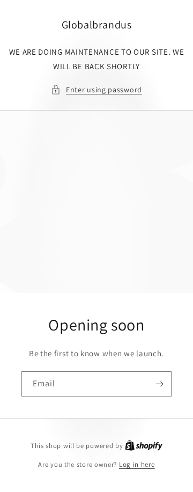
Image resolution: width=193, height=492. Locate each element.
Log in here (137, 464)
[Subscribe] (159, 383)
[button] (96, 90)
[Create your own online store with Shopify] (143, 445)
